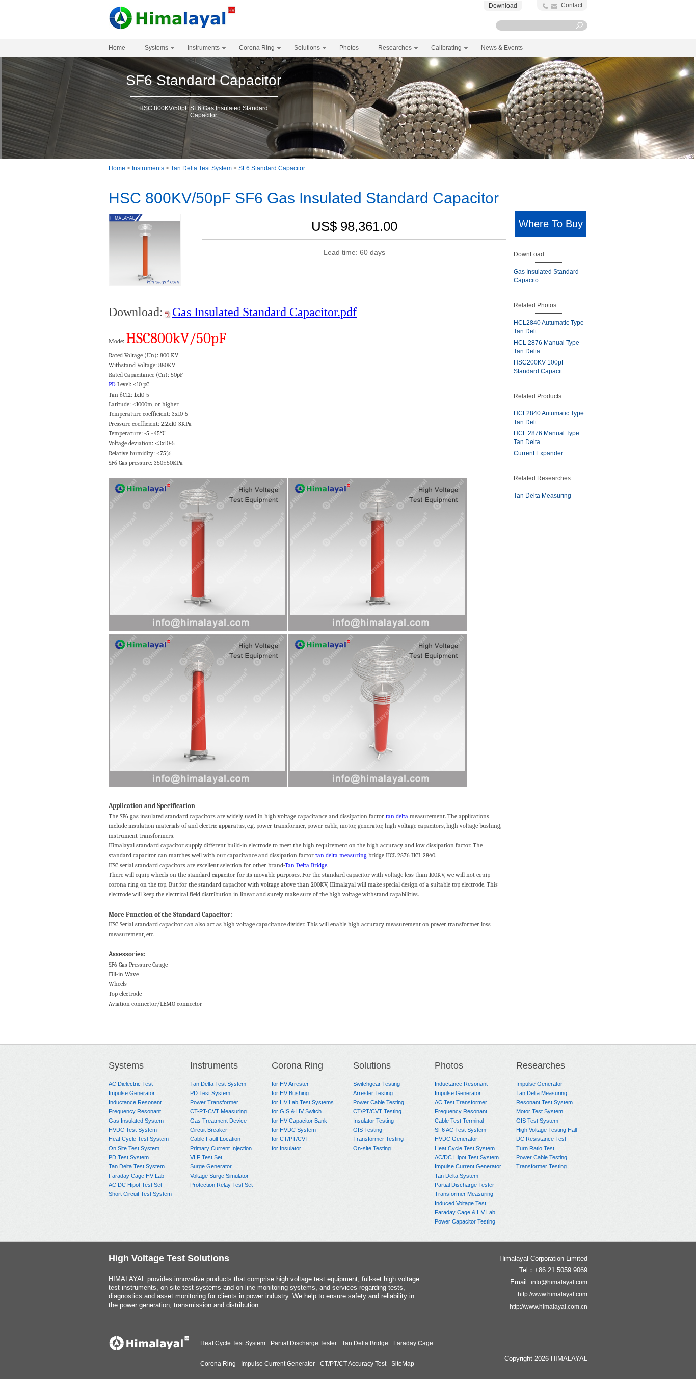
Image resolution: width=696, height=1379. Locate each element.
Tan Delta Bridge (306, 865)
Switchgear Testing (376, 1084)
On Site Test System (134, 1148)
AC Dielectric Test (131, 1084)
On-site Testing (372, 1148)
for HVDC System (294, 1130)
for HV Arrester (290, 1084)
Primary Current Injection (221, 1148)
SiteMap (402, 1363)
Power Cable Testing (378, 1102)
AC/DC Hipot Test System (467, 1157)
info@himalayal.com (559, 1282)
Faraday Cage (413, 1343)
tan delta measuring (341, 855)
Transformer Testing (378, 1139)
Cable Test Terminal (459, 1120)
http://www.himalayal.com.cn (548, 1306)
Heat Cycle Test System (139, 1139)
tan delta (397, 816)
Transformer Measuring (464, 1194)
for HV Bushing (290, 1093)
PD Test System (129, 1157)
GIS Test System (537, 1120)
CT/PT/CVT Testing (377, 1111)
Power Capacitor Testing (465, 1221)
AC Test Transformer (461, 1102)
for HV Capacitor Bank (299, 1120)
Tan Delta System (456, 1176)
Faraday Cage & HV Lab (465, 1212)
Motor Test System (539, 1111)
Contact (571, 5)
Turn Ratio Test (535, 1148)
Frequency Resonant (135, 1111)
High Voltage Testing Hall (546, 1130)
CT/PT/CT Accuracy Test (353, 1363)
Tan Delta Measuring (542, 495)
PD (112, 384)
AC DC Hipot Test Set (135, 1185)
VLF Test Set (206, 1157)
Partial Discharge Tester (464, 1185)
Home (117, 47)
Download (503, 5)
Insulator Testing (373, 1120)
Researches (540, 1065)
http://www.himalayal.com (552, 1294)
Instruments (148, 168)
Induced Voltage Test (460, 1203)
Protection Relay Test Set (221, 1185)
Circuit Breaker (208, 1130)
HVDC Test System (133, 1130)
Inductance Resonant (135, 1102)
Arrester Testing (373, 1093)
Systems (126, 1065)
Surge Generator (211, 1166)
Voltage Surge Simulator (219, 1176)
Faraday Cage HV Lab (136, 1176)
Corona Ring (297, 1065)
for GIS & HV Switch (297, 1111)
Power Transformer (214, 1102)
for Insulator (286, 1148)
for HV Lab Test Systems (303, 1102)
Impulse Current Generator (468, 1166)
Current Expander (538, 453)
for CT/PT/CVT (290, 1139)
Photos (449, 1065)
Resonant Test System (544, 1102)
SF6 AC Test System (460, 1130)
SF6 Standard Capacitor (271, 168)
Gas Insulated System (136, 1120)
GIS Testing (367, 1130)
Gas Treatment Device (218, 1120)
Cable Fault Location (215, 1139)
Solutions (372, 1065)
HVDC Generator (456, 1139)
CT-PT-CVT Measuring (218, 1111)
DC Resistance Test (541, 1139)
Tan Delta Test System (201, 168)
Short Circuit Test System (140, 1194)
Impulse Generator (132, 1093)
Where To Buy (551, 223)
